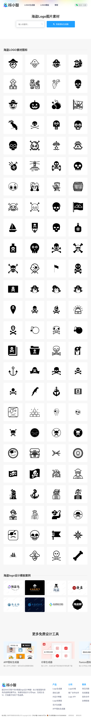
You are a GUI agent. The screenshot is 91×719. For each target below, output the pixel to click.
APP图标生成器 (11, 662)
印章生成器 (46, 662)
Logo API (72, 696)
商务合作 (85, 696)
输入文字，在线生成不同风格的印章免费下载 (56, 666)
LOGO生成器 (29, 5)
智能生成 (13, 590)
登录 (82, 5)
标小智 (4, 715)
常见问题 (85, 688)
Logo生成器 (57, 688)
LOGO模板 (44, 5)
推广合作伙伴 (73, 692)
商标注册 (56, 692)
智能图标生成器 (62, 24)
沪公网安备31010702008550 (57, 715)
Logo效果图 (57, 700)
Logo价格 (72, 688)
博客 (56, 5)
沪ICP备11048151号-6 (39, 715)
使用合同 (78, 715)
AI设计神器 (57, 696)
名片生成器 (57, 704)
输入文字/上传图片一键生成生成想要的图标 (19, 666)
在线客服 (85, 692)
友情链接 (85, 700)
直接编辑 (13, 585)
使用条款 (71, 715)
